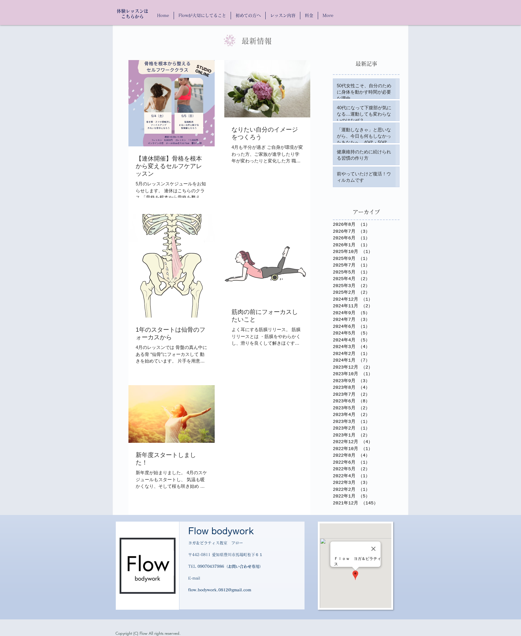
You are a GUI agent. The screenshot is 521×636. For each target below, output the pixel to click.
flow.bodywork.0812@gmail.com (219, 590)
